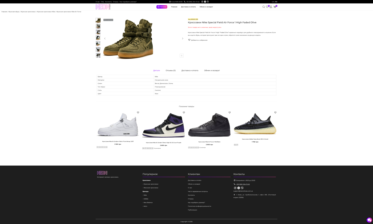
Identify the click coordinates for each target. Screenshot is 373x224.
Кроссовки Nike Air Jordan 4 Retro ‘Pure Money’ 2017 (118, 141)
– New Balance (148, 202)
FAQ (102, 2)
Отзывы (115, 2)
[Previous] (104, 38)
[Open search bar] (264, 7)
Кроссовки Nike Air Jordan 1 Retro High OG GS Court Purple (163, 142)
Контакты (108, 2)
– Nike (145, 195)
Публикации (192, 210)
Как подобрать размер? (128, 2)
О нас (98, 2)
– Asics (145, 206)
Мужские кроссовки (28, 12)
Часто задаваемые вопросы (198, 191)
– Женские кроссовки (150, 188)
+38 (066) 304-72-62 (193, 2)
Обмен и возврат (212, 70)
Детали (156, 70)
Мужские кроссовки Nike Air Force (68, 12)
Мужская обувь (13, 12)
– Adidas (145, 199)
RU (276, 2)
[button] (197, 40)
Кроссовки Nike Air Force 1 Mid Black (209, 142)
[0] (267, 7)
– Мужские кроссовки (150, 184)
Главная (4, 12)
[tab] (156, 70)
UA (273, 2)
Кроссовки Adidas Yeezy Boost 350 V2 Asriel (255, 139)
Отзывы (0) (171, 70)
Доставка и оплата (189, 70)
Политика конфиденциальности (199, 206)
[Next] (182, 38)
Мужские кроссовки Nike (46, 12)
